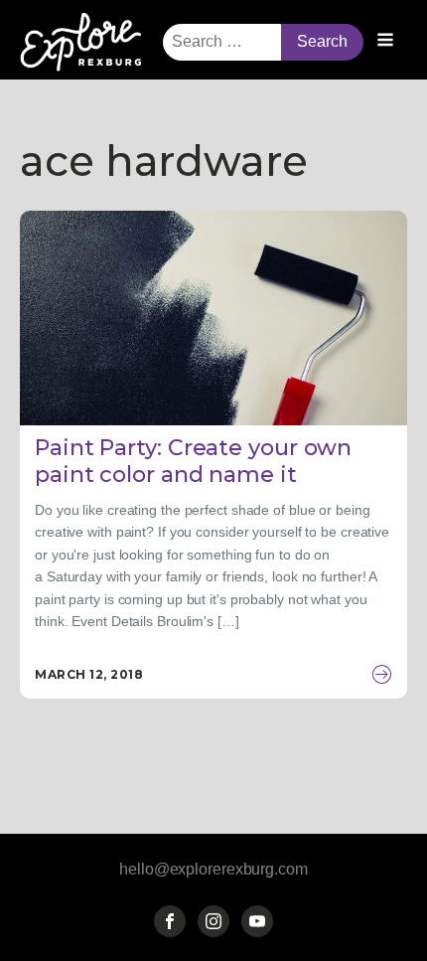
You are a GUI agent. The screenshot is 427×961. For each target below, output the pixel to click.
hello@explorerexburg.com (213, 869)
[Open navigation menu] (385, 42)
